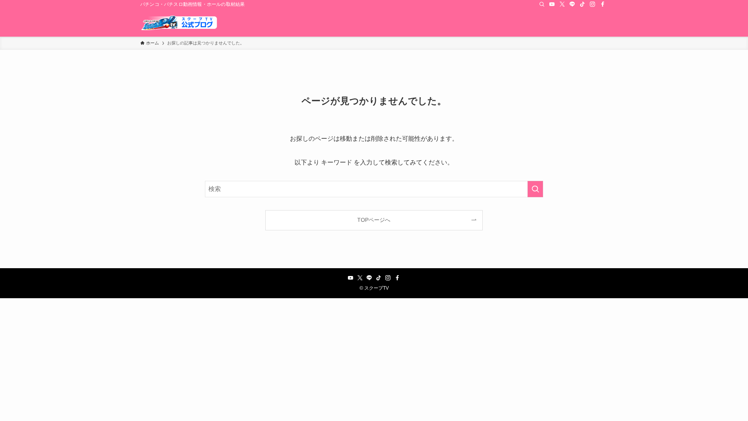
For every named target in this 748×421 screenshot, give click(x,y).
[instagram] (592, 4)
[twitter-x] (562, 4)
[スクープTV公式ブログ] (179, 22)
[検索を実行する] (535, 189)
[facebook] (603, 4)
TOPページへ (373, 220)
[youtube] (552, 4)
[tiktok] (582, 4)
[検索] (542, 4)
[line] (572, 4)
